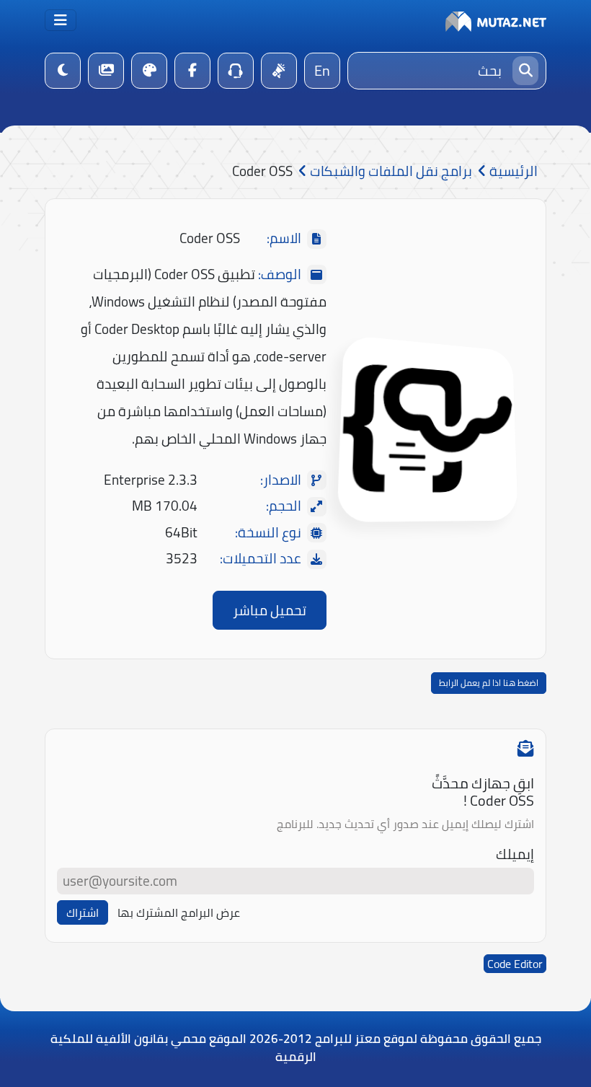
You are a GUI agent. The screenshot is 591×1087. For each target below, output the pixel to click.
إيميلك (515, 854)
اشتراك (82, 912)
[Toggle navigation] (60, 20)
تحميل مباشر (269, 610)
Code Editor (515, 963)
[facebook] (192, 71)
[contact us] (236, 71)
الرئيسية (512, 171)
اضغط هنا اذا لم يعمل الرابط (488, 682)
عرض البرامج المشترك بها (178, 912)
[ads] (279, 71)
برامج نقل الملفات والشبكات (389, 171)
